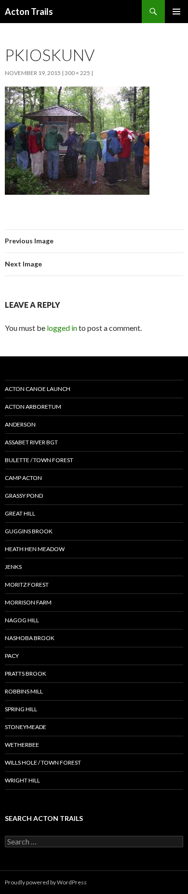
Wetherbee (22, 744)
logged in (62, 327)
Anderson (20, 424)
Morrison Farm (28, 602)
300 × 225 (77, 72)
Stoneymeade (25, 726)
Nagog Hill (22, 620)
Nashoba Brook (29, 638)
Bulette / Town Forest (39, 460)
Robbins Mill (24, 691)
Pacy (12, 655)
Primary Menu (176, 11)
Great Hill (20, 513)
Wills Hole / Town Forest (43, 762)
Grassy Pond (24, 495)
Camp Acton (23, 477)
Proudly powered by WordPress (46, 882)
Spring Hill (21, 709)
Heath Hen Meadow (35, 549)
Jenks (13, 566)
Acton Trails (29, 11)
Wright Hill (22, 780)
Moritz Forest (27, 584)
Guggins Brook (29, 531)
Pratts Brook (25, 673)
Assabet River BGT (31, 442)
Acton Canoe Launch (37, 388)
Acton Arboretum (33, 406)
